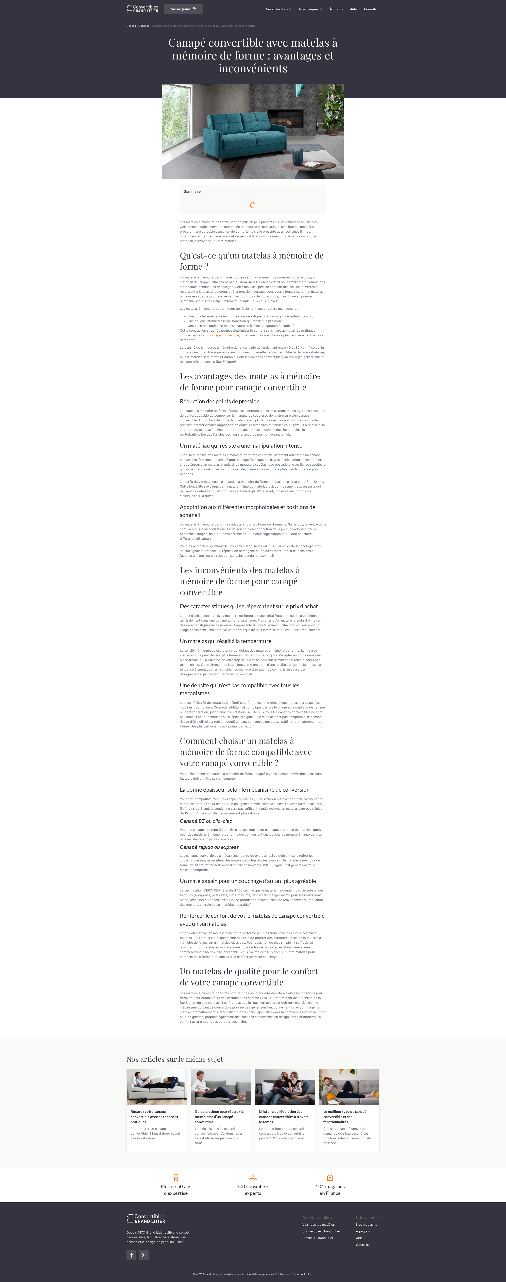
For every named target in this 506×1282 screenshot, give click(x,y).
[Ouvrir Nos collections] (290, 9)
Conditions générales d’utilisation (268, 1274)
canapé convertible (224, 335)
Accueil (131, 25)
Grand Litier (155, 1232)
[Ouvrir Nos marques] (320, 9)
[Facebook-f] (131, 1255)
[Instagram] (144, 1255)
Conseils (144, 25)
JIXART (308, 1274)
